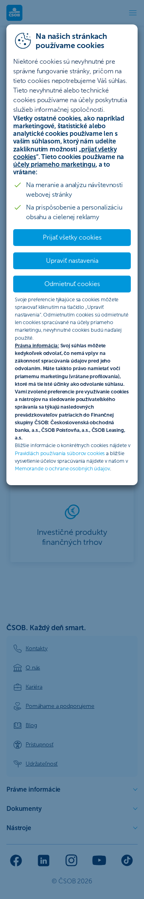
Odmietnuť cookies (72, 284)
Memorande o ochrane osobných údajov (62, 469)
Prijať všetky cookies (72, 237)
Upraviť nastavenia (72, 260)
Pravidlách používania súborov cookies (60, 453)
